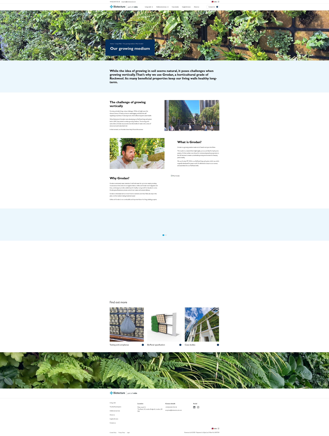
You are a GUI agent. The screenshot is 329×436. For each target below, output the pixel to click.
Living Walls (118, 44)
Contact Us (212, 7)
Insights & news (114, 419)
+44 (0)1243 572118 (115, 1)
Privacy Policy (121, 432)
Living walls (113, 403)
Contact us (163, 376)
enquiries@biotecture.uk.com (128, 1)
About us (112, 415)
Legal (128, 432)
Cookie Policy (113, 432)
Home (112, 44)
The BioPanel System (115, 407)
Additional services (115, 411)
